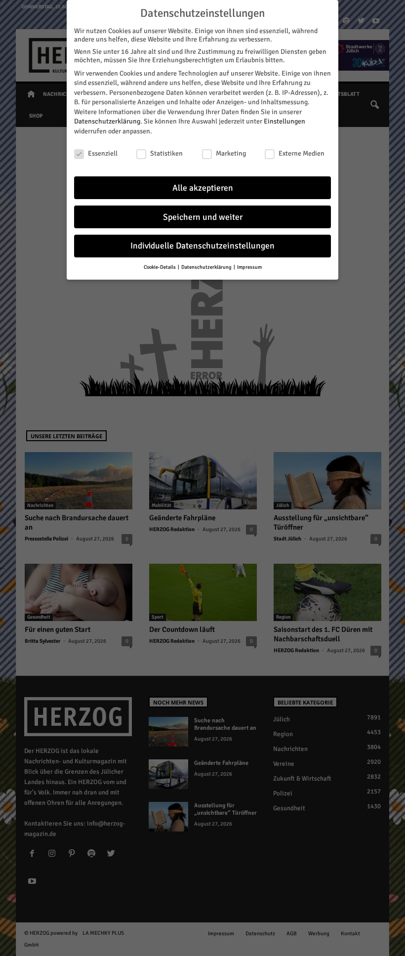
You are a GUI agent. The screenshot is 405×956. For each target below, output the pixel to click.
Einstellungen (284, 121)
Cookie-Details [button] (160, 267)
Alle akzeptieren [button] (202, 188)
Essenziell (103, 153)
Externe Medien (301, 153)
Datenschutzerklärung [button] (207, 267)
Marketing (231, 153)
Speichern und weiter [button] (203, 217)
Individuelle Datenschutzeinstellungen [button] (202, 246)
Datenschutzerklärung (107, 121)
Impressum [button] (249, 267)
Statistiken (166, 153)
